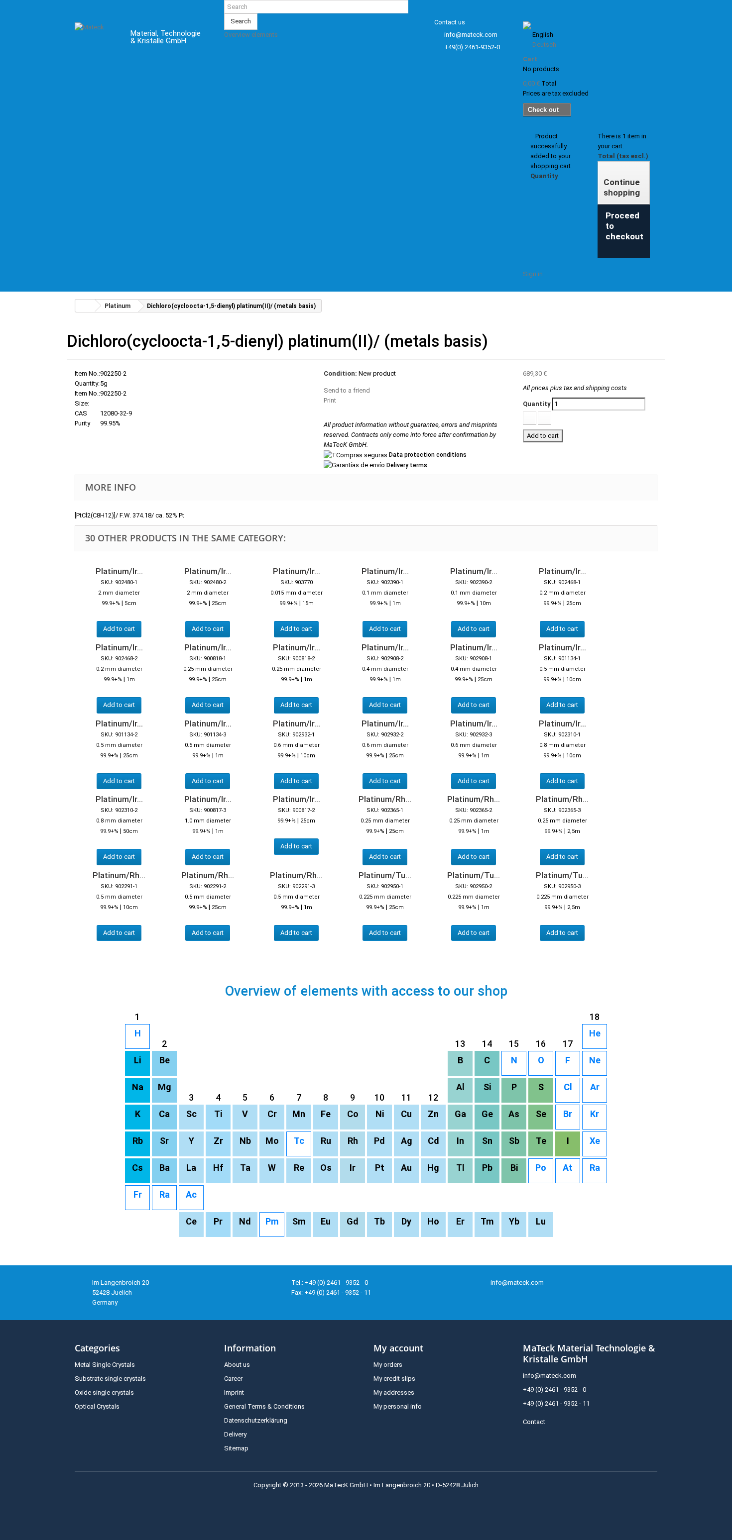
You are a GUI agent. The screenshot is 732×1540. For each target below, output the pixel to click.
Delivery (235, 1434)
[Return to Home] (85, 306)
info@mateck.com (470, 34)
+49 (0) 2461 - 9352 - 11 (556, 1403)
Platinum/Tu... (385, 875)
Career (233, 1378)
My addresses (393, 1392)
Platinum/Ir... (119, 571)
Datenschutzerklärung (255, 1420)
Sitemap (236, 1448)
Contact (534, 1422)
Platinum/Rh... (385, 799)
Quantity (537, 404)
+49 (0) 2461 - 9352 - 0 (554, 1389)
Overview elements (251, 34)
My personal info (397, 1406)
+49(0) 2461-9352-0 (472, 47)
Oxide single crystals (104, 1392)
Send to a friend (347, 390)
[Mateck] (95, 38)
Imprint (234, 1392)
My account (398, 1348)
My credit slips (394, 1378)
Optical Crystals (97, 1406)
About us (237, 1364)
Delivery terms (406, 465)
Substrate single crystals (110, 1378)
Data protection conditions (428, 454)
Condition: (340, 373)
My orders (387, 1364)
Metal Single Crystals (105, 1364)
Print (330, 400)
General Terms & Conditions (264, 1406)
